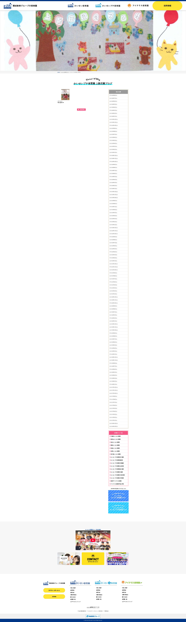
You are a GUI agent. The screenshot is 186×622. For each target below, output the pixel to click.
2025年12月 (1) (114, 119)
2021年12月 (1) (114, 263)
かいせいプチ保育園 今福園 (117, 472)
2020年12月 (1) (114, 297)
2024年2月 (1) (114, 185)
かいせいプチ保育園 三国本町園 (118, 475)
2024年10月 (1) (114, 161)
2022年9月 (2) (114, 236)
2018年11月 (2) (114, 360)
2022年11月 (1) (114, 230)
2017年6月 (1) (114, 405)
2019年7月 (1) (114, 339)
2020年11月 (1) (114, 299)
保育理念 (72, 590)
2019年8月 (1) (114, 336)
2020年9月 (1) (114, 306)
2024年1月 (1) (114, 188)
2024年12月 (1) (114, 155)
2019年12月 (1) (114, 324)
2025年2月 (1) (114, 149)
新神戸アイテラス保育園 (116, 481)
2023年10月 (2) (114, 197)
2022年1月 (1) (114, 260)
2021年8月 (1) (114, 275)
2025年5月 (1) (114, 140)
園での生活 (72, 597)
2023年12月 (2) (114, 191)
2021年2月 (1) (114, 290)
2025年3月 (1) (114, 146)
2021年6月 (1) (114, 281)
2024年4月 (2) (114, 179)
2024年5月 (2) (114, 176)
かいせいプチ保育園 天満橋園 (117, 463)
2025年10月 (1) (114, 125)
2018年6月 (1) (114, 369)
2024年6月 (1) (114, 173)
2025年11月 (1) (114, 122)
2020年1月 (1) (114, 321)
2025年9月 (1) (114, 128)
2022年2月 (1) (114, 257)
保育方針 (72, 592)
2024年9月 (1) (114, 164)
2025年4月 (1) (114, 143)
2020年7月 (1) (114, 312)
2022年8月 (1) (114, 239)
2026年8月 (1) (114, 95)
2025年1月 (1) (114, 152)
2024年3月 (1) (114, 182)
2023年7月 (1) (114, 206)
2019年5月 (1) (114, 345)
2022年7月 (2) (114, 242)
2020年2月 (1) (114, 318)
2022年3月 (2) (114, 254)
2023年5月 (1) (114, 212)
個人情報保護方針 (82, 611)
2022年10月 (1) (114, 233)
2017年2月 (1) (114, 417)
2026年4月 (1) (114, 107)
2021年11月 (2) (114, 266)
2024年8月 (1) (114, 167)
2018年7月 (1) (114, 366)
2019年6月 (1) (114, 342)
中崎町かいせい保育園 (115, 436)
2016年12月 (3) (114, 423)
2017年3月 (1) (114, 414)
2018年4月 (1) (114, 375)
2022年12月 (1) (114, 227)
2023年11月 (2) (114, 194)
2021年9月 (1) (114, 272)
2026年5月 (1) (114, 104)
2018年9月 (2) (114, 363)
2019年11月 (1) (114, 327)
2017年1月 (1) (114, 420)
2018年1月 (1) (114, 384)
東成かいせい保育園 (115, 448)
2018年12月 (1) (114, 357)
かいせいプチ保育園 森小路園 (117, 469)
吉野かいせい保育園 (115, 451)
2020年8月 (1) (114, 309)
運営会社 (107, 611)
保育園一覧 (72, 599)
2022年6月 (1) (114, 245)
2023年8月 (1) (114, 203)
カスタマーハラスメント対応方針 (95, 611)
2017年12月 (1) (114, 387)
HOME (58, 72)
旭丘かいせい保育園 (115, 442)
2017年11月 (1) (114, 390)
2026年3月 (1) (114, 110)
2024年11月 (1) (114, 158)
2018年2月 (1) (114, 381)
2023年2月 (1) (114, 221)
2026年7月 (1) (114, 98)
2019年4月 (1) (114, 348)
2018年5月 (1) (114, 372)
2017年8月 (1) (114, 399)
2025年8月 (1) (114, 131)
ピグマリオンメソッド (75, 601)
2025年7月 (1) (114, 134)
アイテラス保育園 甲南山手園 (117, 484)
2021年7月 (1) (114, 278)
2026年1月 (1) (114, 116)
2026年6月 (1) (114, 101)
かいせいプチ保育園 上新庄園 (117, 466)
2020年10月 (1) (114, 303)
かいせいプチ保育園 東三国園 (117, 457)
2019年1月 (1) (114, 354)
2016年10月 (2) (114, 426)
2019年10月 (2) (114, 330)
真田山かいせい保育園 (115, 439)
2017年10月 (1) (114, 393)
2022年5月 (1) (114, 248)
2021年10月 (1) (114, 269)
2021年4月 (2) (114, 284)
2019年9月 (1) (114, 333)
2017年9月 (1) (114, 396)
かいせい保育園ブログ (65, 72)
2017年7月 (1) (114, 402)
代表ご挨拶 (72, 588)
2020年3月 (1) (114, 315)
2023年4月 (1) (114, 215)
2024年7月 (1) (114, 170)
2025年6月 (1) (114, 137)
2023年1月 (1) (114, 224)
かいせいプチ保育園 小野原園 (117, 478)
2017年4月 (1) (114, 411)
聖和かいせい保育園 (115, 445)
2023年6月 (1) (114, 209)
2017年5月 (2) (114, 408)
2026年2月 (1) (114, 113)
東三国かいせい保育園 (115, 454)
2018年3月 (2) (114, 378)
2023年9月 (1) (114, 200)
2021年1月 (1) (114, 293)
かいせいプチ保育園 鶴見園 (117, 460)
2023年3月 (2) (114, 218)
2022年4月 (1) (114, 251)
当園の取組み (73, 594)
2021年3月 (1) (114, 287)
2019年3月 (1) (114, 351)
